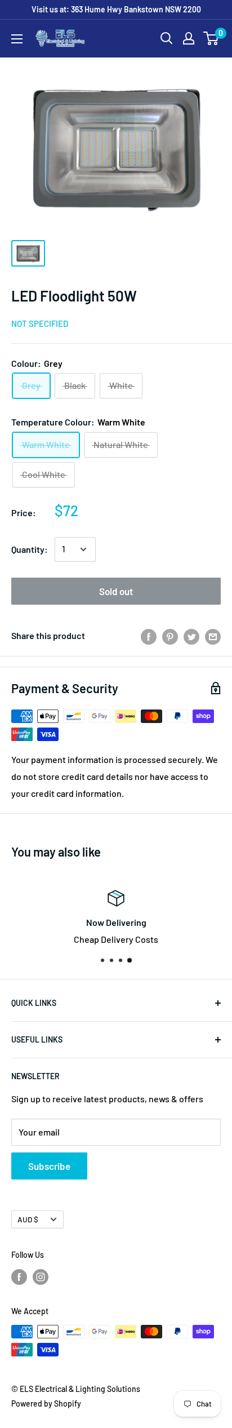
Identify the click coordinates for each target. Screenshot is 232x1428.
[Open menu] (17, 38)
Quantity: (29, 549)
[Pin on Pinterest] (170, 636)
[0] (211, 38)
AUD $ (27, 1219)
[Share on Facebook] (149, 636)
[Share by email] (213, 636)
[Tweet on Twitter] (191, 636)
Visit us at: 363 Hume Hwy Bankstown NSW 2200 (116, 9)
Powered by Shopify (46, 1403)
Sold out (116, 591)
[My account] (188, 38)
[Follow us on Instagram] (40, 1276)
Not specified (39, 323)
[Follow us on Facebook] (19, 1276)
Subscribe (49, 1166)
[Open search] (166, 38)
